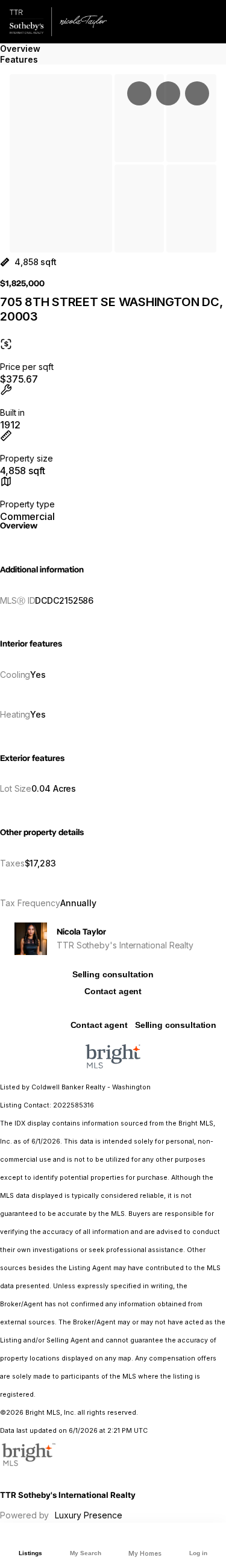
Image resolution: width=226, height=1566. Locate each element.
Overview (20, 48)
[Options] (139, 93)
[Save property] (168, 93)
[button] (61, 163)
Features (19, 59)
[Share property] (197, 93)
